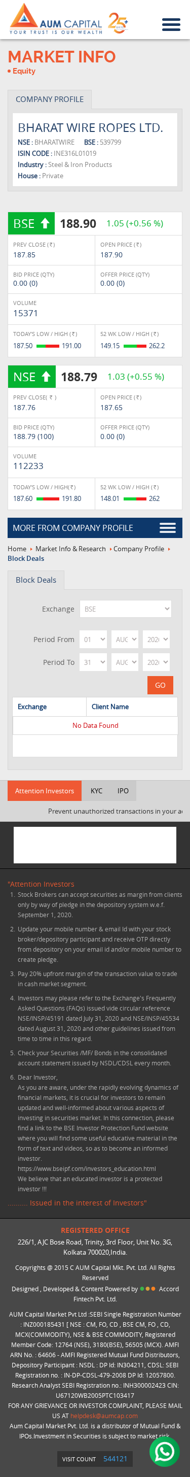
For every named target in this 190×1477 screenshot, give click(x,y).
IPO (123, 790)
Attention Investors (44, 790)
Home (17, 548)
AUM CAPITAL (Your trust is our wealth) (56, 19)
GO (160, 685)
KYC (96, 790)
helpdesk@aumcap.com (104, 1416)
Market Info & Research (70, 548)
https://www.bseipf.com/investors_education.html (87, 1168)
